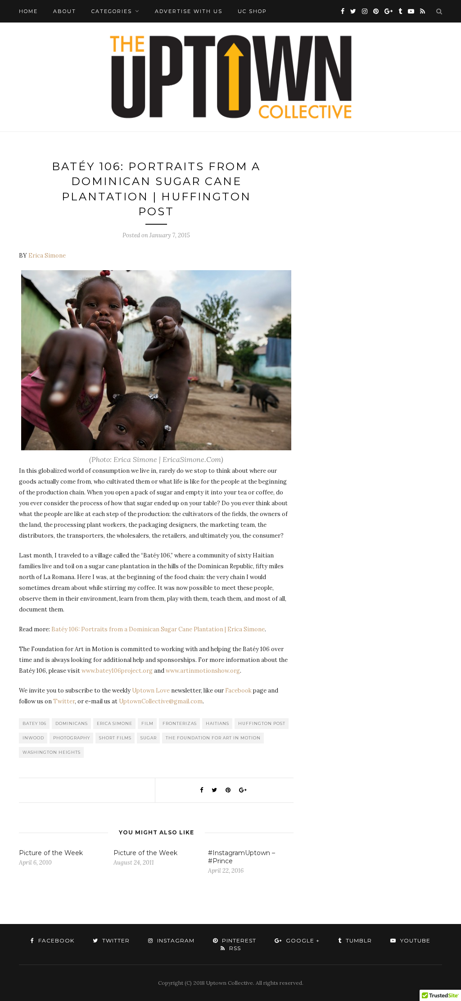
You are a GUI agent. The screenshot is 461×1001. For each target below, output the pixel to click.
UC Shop (252, 11)
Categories (111, 11)
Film (147, 723)
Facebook (238, 690)
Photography (71, 737)
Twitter (64, 701)
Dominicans (71, 723)
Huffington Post (261, 723)
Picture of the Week (51, 853)
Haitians (217, 723)
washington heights (52, 752)
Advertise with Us (188, 11)
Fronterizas (180, 723)
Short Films (115, 737)
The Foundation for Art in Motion (213, 737)
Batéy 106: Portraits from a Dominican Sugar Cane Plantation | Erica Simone (158, 629)
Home (28, 11)
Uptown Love (151, 690)
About (64, 11)
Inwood (33, 737)
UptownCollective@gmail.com (161, 701)
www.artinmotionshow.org (203, 671)
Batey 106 (34, 723)
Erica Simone (114, 723)
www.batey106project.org (117, 671)
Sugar (148, 737)
